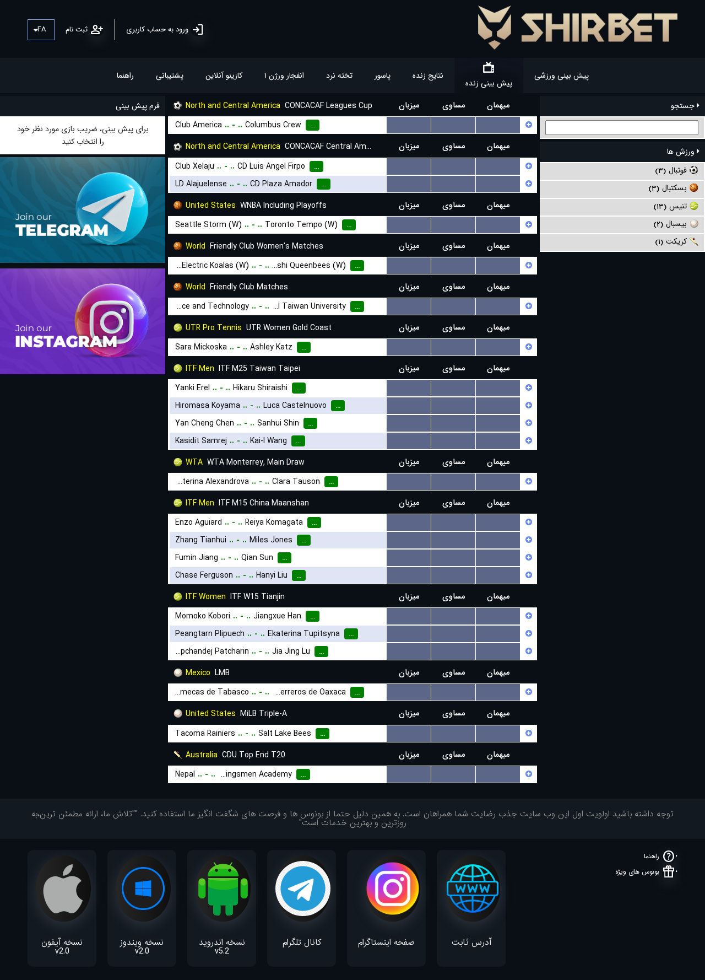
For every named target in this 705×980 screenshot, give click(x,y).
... (408, 125)
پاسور (383, 75)
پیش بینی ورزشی (561, 75)
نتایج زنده (428, 75)
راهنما (125, 75)
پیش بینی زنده (488, 83)
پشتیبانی (169, 75)
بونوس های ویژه (637, 871)
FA (41, 29)
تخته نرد (339, 75)
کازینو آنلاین (223, 75)
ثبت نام (77, 29)
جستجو (684, 106)
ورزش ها (682, 152)
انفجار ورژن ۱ (284, 75)
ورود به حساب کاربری (157, 29)
